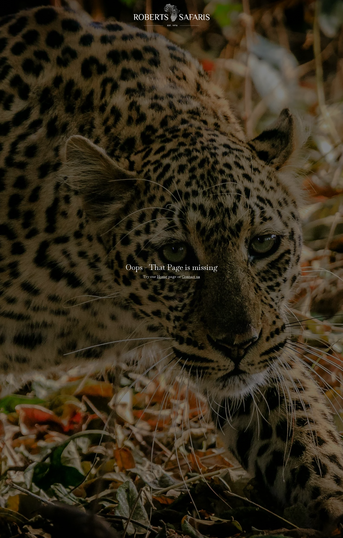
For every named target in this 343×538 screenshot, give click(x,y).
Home (162, 276)
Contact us (191, 276)
